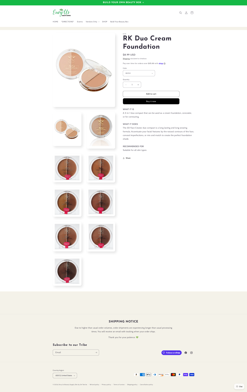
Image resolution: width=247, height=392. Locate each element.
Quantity (126, 80)
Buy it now (151, 101)
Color (125, 68)
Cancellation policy (146, 384)
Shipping (126, 58)
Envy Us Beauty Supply (67, 384)
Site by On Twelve (81, 384)
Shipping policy (132, 384)
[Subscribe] (96, 353)
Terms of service (119, 384)
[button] (92, 21)
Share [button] (128, 158)
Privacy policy (106, 384)
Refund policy (94, 384)
